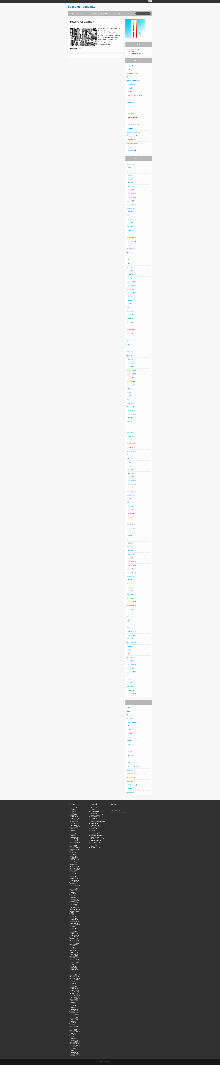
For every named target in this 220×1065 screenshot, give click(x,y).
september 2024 (131, 248)
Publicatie (129, 121)
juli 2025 (129, 212)
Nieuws (82, 25)
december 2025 (131, 193)
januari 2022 (130, 366)
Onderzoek (130, 106)
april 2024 (130, 267)
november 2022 (131, 329)
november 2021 (131, 373)
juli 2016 (129, 580)
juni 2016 (129, 583)
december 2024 (131, 237)
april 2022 (130, 355)
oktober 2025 (130, 200)
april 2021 (130, 399)
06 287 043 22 (132, 51)
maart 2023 (130, 315)
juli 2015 (129, 620)
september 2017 (131, 528)
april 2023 (130, 311)
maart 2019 (130, 473)
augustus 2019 (131, 454)
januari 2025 (130, 234)
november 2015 (131, 605)
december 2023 (131, 281)
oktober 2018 (130, 488)
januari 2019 (130, 476)
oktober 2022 (130, 333)
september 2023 (131, 292)
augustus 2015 (131, 616)
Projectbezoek (131, 117)
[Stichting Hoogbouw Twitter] (151, 1)
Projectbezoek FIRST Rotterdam (79, 56)
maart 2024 (130, 270)
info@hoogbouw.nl (134, 49)
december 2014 (131, 631)
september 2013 (131, 671)
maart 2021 (130, 403)
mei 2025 (129, 219)
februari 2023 (130, 318)
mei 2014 (129, 653)
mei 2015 (129, 627)
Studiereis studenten (132, 132)
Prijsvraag (130, 113)
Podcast (129, 110)
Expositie (129, 77)
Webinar (129, 146)
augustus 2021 (131, 384)
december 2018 (131, 480)
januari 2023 (130, 322)
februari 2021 (130, 407)
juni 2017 (129, 539)
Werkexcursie (131, 150)
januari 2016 (130, 598)
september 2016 (131, 572)
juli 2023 (129, 300)
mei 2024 (129, 263)
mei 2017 (129, 543)
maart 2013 (130, 686)
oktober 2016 (130, 568)
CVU (128, 69)
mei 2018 (129, 502)
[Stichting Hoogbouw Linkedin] (149, 1)
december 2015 (131, 602)
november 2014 (131, 635)
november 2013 (131, 664)
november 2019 (131, 443)
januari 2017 (130, 557)
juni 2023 (129, 304)
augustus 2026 (131, 164)
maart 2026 (130, 182)
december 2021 (131, 370)
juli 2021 (129, 388)
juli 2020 (129, 418)
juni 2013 (129, 675)
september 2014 (131, 642)
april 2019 (130, 469)
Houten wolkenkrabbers (114, 56)
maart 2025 (130, 226)
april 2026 (130, 178)
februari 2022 (130, 362)
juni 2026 (129, 171)
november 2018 (131, 484)
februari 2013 (130, 690)
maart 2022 (130, 359)
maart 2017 (130, 550)
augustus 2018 (131, 495)
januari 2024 (130, 278)
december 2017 (131, 517)
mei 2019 (129, 465)
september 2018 (131, 491)
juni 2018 (129, 499)
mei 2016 (129, 587)
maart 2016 (130, 594)
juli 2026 (129, 167)
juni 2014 (129, 649)
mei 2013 (129, 679)
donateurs (104, 14)
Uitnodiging (130, 139)
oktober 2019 (130, 447)
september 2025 (131, 204)
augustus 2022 (131, 340)
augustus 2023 (131, 296)
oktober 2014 (130, 638)
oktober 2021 (130, 377)
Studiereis (130, 128)
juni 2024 (129, 259)
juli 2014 (129, 646)
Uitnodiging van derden (133, 143)
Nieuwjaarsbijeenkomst (133, 95)
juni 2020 (129, 421)
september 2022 (131, 337)
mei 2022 (129, 351)
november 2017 (131, 521)
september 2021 (131, 381)
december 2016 (131, 561)
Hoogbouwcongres (132, 80)
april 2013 (130, 683)
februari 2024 (130, 274)
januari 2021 (130, 410)
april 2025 (130, 223)
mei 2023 (129, 307)
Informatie (130, 84)
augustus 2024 (131, 252)
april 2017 (130, 546)
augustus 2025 (131, 208)
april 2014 (130, 657)
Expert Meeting (131, 73)
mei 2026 (129, 175)
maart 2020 (130, 432)
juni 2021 (129, 392)
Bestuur (129, 65)
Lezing (129, 88)
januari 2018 (130, 513)
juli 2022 (129, 344)
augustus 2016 (131, 576)
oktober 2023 (130, 289)
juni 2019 (129, 462)
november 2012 (131, 694)
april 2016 (130, 591)
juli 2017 (129, 535)
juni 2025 (129, 215)
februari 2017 (130, 554)
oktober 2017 (130, 524)
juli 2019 (129, 458)
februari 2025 (130, 230)
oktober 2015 (130, 609)
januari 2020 (130, 440)
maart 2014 (130, 660)
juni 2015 (129, 624)
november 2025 (131, 197)
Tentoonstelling (131, 135)
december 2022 (131, 326)
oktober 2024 (130, 245)
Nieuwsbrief (130, 102)
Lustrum (129, 91)
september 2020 (131, 414)
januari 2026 (130, 189)
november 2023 (131, 285)
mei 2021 (129, 396)
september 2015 (131, 613)
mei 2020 (129, 425)
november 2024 (131, 241)
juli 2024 (129, 256)
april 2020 (130, 429)
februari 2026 (130, 186)
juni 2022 (129, 348)
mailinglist (116, 14)
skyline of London (103, 33)
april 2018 (130, 506)
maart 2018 (130, 510)
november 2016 (131, 565)
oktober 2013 (130, 668)
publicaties (93, 14)
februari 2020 (130, 436)
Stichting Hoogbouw (81, 6)
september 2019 (131, 451)
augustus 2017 (131, 532)
